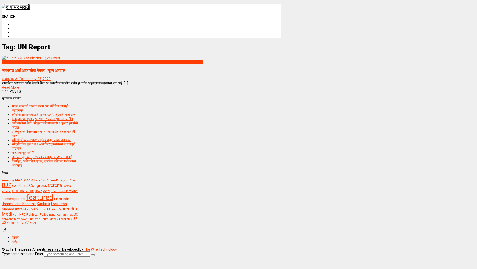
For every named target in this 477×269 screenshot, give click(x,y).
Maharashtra (12, 209)
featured (39, 197)
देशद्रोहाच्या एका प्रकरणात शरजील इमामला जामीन (42, 119)
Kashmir (43, 204)
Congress (38, 185)
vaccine (12, 223)
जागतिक (7, 62)
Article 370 (38, 180)
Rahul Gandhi (58, 214)
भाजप (33, 223)
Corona (55, 185)
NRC (22, 214)
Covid (38, 191)
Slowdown (21, 219)
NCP (16, 214)
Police (44, 214)
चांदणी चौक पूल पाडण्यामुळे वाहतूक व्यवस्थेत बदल (41, 140)
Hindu (58, 199)
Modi (26, 209)
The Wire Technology (100, 249)
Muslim (52, 209)
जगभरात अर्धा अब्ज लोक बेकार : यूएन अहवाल (33, 70)
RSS (70, 214)
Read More (10, 87)
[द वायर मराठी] (16, 7)
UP (75, 219)
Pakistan (32, 214)
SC (76, 214)
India (66, 199)
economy (57, 191)
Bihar (73, 180)
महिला (15, 242)
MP (33, 209)
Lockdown (59, 204)
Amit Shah (22, 180)
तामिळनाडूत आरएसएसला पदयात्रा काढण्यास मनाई (42, 157)
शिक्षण (15, 237)
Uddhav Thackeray (60, 219)
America (8, 180)
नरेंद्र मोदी (24, 223)
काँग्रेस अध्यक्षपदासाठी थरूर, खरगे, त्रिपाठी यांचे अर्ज (44, 115)
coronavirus (23, 190)
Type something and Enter (22, 254)
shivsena (7, 219)
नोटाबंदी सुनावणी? (23, 153)
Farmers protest (13, 199)
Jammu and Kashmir (19, 204)
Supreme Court (38, 219)
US (4, 223)
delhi (46, 191)
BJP (6, 185)
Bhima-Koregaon (58, 180)
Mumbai (41, 209)
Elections (71, 191)
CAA (15, 186)
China (23, 186)
